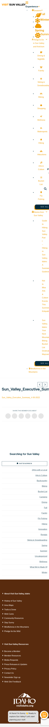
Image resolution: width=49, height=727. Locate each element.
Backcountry (42, 481)
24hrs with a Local (39, 470)
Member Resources (12, 656)
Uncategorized (41, 556)
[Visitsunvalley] (45, 189)
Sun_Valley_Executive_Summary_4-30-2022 (21, 397)
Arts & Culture (41, 475)
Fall (45, 508)
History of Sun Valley (13, 601)
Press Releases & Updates (15, 664)
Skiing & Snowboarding (37, 540)
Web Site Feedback (12, 682)
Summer (43, 551)
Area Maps (8, 605)
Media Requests (11, 660)
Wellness (43, 562)
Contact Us (9, 673)
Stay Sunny (9, 623)
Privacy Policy (10, 669)
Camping (43, 497)
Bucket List (42, 492)
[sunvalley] (14, 4)
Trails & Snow (10, 610)
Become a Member (12, 651)
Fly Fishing (42, 519)
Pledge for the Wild (12, 631)
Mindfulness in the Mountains (16, 627)
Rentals (44, 535)
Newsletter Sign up (12, 677)
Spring (44, 545)
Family (44, 513)
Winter (44, 572)
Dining (44, 502)
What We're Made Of (38, 567)
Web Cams (9, 614)
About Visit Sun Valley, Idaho (17, 593)
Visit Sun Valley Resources (16, 644)
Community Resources (14, 618)
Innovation (42, 529)
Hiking (44, 524)
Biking (44, 486)
